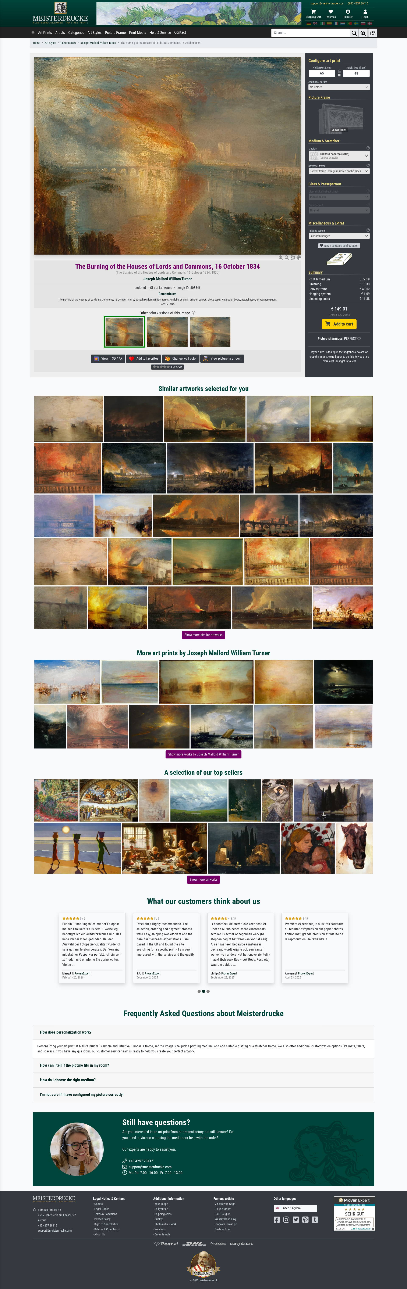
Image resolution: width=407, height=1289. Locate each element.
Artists (60, 32)
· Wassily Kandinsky (224, 1219)
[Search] (354, 33)
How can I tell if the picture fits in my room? (74, 1065)
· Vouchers (159, 1229)
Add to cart (341, 324)
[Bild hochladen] (372, 33)
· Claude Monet (222, 1209)
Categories (76, 32)
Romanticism (68, 43)
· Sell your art (160, 1209)
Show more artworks (203, 879)
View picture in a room (224, 358)
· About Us (99, 1234)
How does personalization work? (66, 1032)
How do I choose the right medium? (68, 1079)
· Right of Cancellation (105, 1224)
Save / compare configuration (340, 245)
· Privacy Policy (101, 1219)
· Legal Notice (101, 1209)
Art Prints (45, 32)
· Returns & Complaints (106, 1229)
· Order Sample (161, 1234)
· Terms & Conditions (105, 1214)
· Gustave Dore (221, 1229)
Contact (180, 32)
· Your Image (160, 1204)
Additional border (317, 81)
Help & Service (160, 32)
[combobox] (339, 87)
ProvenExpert (77, 973)
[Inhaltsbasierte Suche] (363, 33)
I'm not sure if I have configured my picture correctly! (82, 1094)
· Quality (158, 1219)
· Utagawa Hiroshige (225, 1224)
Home (36, 43)
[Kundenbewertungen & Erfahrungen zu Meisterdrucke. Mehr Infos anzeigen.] (354, 1213)
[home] (33, 33)
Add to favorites (146, 358)
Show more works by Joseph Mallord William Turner (203, 754)
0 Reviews (176, 367)
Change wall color (183, 358)
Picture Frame (115, 32)
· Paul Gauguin (221, 1214)
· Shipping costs (162, 1214)
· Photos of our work (164, 1224)
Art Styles (95, 32)
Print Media (137, 32)
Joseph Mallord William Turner (98, 43)
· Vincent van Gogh (224, 1204)
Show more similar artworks (203, 635)
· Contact (98, 1204)
